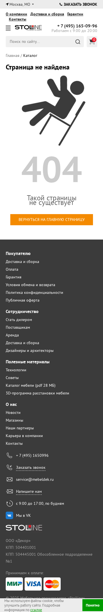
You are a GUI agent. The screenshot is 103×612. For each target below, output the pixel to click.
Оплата (12, 269)
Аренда (12, 335)
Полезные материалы (27, 362)
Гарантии (75, 14)
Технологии (16, 369)
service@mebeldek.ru (35, 479)
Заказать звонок (80, 4)
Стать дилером (19, 319)
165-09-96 (77, 26)
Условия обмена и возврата (30, 284)
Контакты (17, 19)
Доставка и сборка (47, 14)
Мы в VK (23, 515)
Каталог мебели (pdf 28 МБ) (31, 385)
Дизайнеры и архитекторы (30, 350)
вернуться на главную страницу (52, 219)
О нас (11, 404)
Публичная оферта (22, 300)
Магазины (14, 420)
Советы (12, 377)
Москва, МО (19, 4)
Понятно (93, 605)
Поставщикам (18, 327)
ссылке (36, 609)
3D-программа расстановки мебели (37, 393)
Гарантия (13, 277)
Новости (13, 412)
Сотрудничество (22, 311)
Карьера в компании (24, 435)
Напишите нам (29, 491)
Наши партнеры (20, 427)
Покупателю (18, 253)
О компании (16, 14)
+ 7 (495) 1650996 (32, 455)
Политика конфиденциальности (34, 292)
